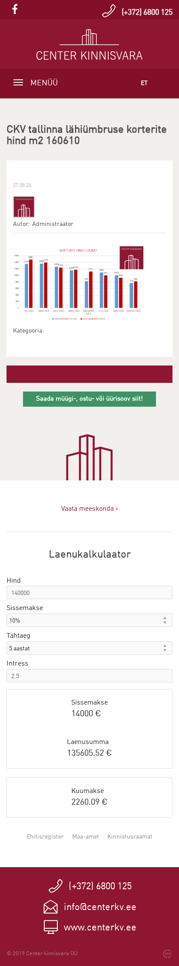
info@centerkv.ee (100, 907)
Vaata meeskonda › (89, 509)
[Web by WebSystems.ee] (167, 954)
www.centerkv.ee (100, 928)
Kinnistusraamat (129, 837)
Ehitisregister (45, 837)
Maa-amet (85, 837)
